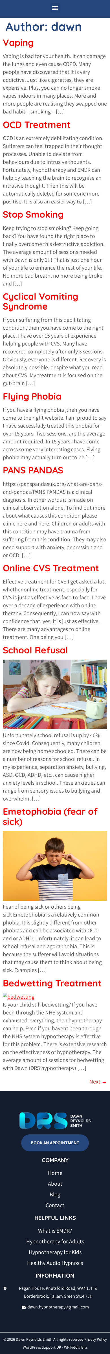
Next (98, 1081)
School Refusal (35, 650)
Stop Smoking (33, 214)
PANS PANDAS (33, 470)
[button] (55, 7)
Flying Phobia (32, 396)
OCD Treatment (37, 124)
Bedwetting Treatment (52, 983)
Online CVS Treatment (51, 568)
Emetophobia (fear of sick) (50, 816)
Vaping (18, 42)
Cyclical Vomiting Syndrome (40, 301)
